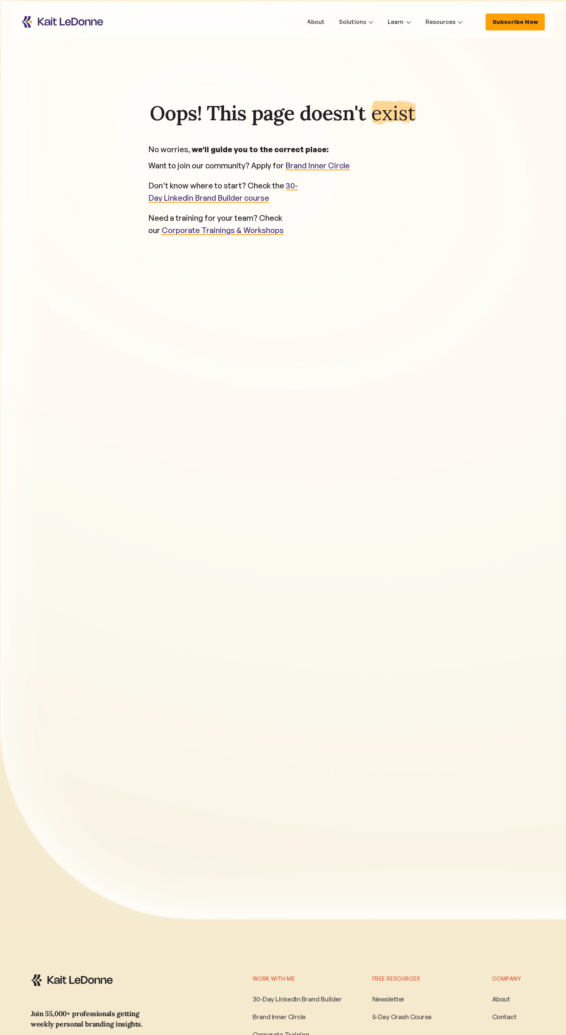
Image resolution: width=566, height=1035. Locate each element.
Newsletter (388, 999)
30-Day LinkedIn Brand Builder (297, 999)
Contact (504, 1017)
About (501, 999)
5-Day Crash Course (402, 1017)
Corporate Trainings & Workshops (223, 230)
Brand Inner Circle (317, 165)
